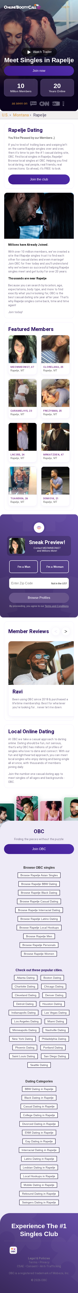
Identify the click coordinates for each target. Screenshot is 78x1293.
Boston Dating (52, 977)
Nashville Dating (55, 1030)
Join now (39, 70)
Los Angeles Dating (26, 1021)
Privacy (44, 1262)
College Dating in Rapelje (39, 1115)
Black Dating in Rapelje (39, 1097)
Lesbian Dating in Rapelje (39, 1167)
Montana (21, 115)
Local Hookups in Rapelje (39, 1176)
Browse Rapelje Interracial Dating (39, 910)
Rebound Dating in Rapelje (39, 1193)
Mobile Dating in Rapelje (39, 1185)
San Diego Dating (55, 1056)
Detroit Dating (25, 1003)
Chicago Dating (53, 986)
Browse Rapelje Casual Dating (39, 901)
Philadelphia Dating (54, 1038)
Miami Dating (55, 1021)
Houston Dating (52, 1003)
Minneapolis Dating (24, 1030)
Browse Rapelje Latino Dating (39, 918)
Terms (33, 1262)
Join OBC (39, 849)
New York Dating (22, 1038)
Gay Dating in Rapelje (39, 1141)
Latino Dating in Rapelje (39, 1158)
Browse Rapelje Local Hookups (39, 927)
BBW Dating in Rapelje (39, 1089)
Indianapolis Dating (23, 1012)
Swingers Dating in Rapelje (39, 1202)
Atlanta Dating (26, 977)
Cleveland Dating (25, 995)
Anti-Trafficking (50, 1266)
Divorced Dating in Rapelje (39, 1123)
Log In (66, 6)
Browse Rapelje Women (39, 953)
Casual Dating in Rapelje (39, 1106)
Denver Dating (54, 995)
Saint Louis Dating (23, 1056)
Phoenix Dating (24, 1047)
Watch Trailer (41, 52)
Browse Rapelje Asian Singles (39, 875)
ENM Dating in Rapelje (39, 1132)
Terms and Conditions (57, 606)
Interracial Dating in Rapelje (39, 1150)
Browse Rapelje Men (39, 936)
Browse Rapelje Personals (39, 945)
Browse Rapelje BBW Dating (39, 884)
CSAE (20, 1266)
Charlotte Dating (25, 986)
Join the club (39, 179)
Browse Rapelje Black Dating (39, 892)
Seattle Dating (39, 1065)
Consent (32, 1266)
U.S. (5, 115)
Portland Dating (53, 1047)
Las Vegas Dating (55, 1012)
